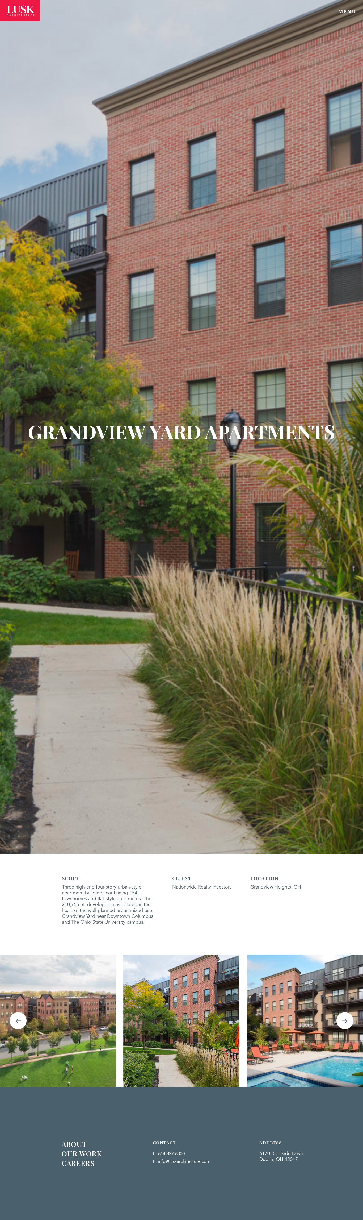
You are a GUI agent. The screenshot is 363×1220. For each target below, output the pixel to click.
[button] (18, 1020)
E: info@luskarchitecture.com (181, 1161)
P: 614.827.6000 (169, 1154)
